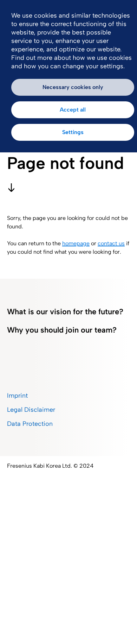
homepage (76, 243)
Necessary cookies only (73, 87)
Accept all (73, 109)
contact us (111, 243)
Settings (73, 132)
